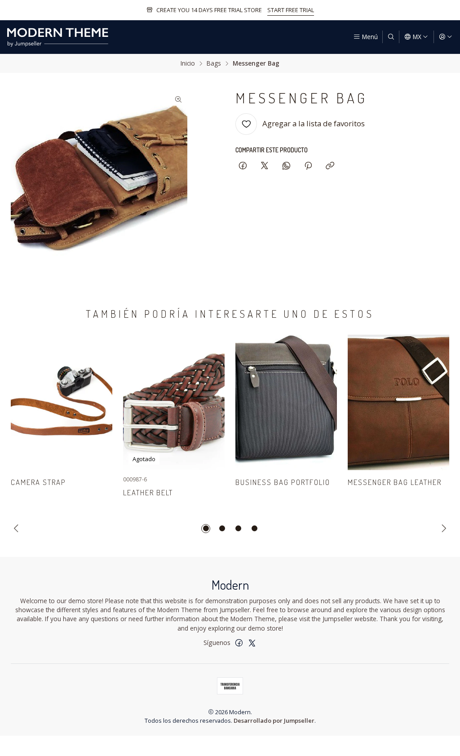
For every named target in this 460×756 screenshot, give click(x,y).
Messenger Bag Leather (395, 482)
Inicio (188, 63)
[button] (205, 528)
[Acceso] (446, 37)
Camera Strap (38, 482)
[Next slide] (442, 528)
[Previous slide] (17, 528)
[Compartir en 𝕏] (264, 166)
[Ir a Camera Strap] (61, 402)
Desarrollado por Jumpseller (274, 720)
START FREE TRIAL (290, 10)
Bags (214, 63)
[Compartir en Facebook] (242, 166)
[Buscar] (390, 37)
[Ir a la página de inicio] (57, 37)
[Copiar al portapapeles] (330, 166)
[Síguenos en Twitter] (252, 642)
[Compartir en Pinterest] (308, 166)
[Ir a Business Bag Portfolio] (286, 402)
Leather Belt (148, 492)
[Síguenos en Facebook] (238, 642)
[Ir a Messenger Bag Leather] (398, 402)
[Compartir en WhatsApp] (286, 166)
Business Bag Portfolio (282, 482)
